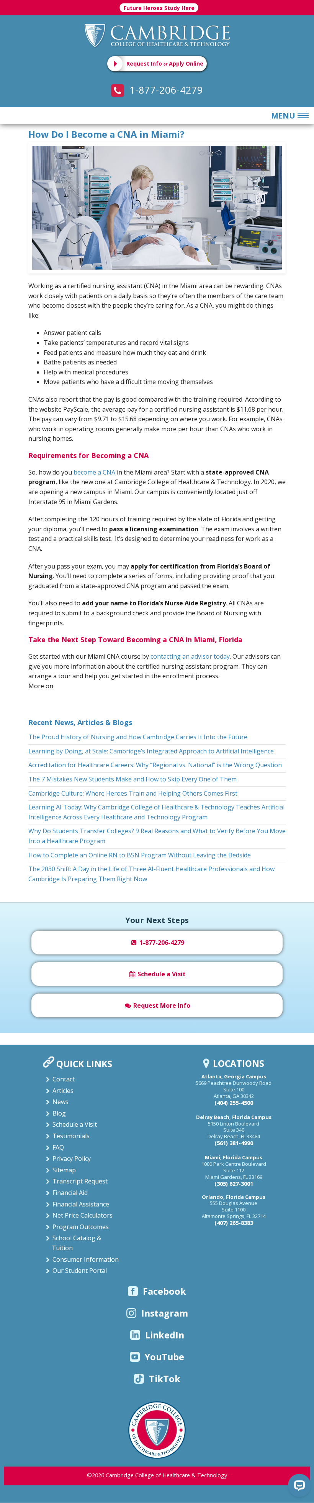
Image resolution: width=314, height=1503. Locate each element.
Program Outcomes (80, 1227)
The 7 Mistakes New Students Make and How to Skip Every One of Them (132, 779)
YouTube (164, 1357)
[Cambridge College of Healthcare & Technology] (157, 35)
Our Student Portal (79, 1270)
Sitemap (64, 1170)
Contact (63, 1079)
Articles (63, 1090)
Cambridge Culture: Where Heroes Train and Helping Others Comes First (132, 793)
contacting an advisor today (190, 656)
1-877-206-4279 (164, 89)
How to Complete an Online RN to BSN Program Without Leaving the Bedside (139, 855)
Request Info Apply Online (164, 63)
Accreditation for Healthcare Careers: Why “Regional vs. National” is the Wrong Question (155, 765)
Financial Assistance (80, 1204)
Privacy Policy (71, 1158)
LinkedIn (164, 1335)
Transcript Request (80, 1181)
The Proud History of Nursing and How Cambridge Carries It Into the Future (137, 737)
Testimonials (71, 1136)
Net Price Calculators (82, 1215)
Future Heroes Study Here (159, 8)
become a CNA (94, 472)
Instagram (164, 1313)
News (60, 1102)
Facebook (164, 1291)
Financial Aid (70, 1192)
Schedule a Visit (161, 974)
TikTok (164, 1379)
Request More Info (161, 1005)
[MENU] (301, 115)
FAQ (58, 1147)
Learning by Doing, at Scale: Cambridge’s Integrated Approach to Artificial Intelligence (151, 751)
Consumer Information (85, 1259)
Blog (59, 1113)
